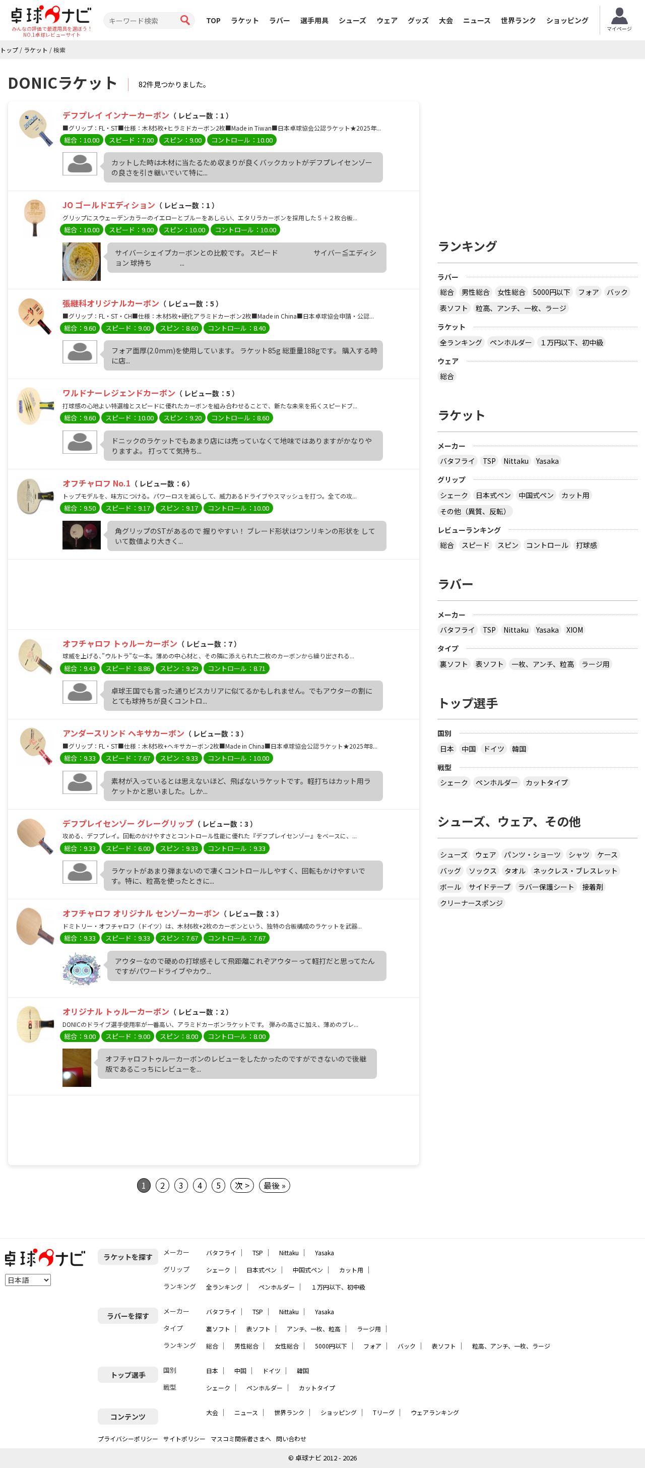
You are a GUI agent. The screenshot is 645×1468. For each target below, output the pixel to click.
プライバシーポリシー (128, 1438)
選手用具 (314, 20)
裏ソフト (454, 664)
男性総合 (476, 292)
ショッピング (567, 20)
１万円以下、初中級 (571, 342)
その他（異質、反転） (475, 511)
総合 (447, 292)
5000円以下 (551, 292)
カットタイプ (547, 782)
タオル (515, 871)
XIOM (574, 630)
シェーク (454, 495)
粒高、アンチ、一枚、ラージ (521, 308)
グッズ (418, 20)
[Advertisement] (213, 597)
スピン (508, 545)
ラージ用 (596, 664)
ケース (607, 854)
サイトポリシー (184, 1438)
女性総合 (511, 292)
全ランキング (461, 342)
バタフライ (457, 461)
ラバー (279, 20)
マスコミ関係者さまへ (241, 1438)
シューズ (352, 20)
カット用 (575, 495)
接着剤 (592, 887)
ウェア (387, 20)
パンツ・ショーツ (532, 854)
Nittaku (516, 461)
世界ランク (518, 20)
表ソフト (454, 308)
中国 (469, 749)
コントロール (547, 545)
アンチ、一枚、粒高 (314, 1328)
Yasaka (547, 461)
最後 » (275, 1185)
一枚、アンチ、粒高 (542, 664)
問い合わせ (291, 1438)
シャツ (579, 854)
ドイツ (493, 749)
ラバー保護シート (546, 887)
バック (617, 292)
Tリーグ (384, 1412)
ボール (450, 887)
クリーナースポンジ (471, 903)
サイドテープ (489, 887)
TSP (489, 461)
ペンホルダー (511, 342)
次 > (242, 1185)
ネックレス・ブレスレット (575, 871)
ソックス (483, 871)
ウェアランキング (435, 1412)
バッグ (450, 871)
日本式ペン (493, 495)
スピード (476, 545)
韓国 (519, 749)
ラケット (245, 20)
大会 (446, 20)
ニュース (477, 20)
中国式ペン (536, 495)
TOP (213, 20)
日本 (447, 749)
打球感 (586, 545)
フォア (588, 292)
